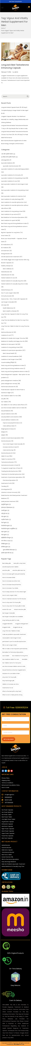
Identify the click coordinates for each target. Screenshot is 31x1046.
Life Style (3, 305)
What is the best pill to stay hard (11, 691)
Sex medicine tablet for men (9, 396)
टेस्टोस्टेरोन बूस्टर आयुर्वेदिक (8, 528)
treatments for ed (7, 688)
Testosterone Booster (7, 462)
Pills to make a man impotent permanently (14, 648)
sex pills (3, 399)
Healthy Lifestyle (6, 266)
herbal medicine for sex (8, 278)
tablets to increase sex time (10, 684)
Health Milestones (8, 308)
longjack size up (17, 627)
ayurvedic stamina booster (11, 166)
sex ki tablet (5, 656)
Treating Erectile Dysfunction (9, 471)
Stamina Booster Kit (7, 453)
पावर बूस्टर (4, 535)
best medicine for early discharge (11, 199)
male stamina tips (8, 450)
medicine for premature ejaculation (11, 350)
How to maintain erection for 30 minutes (14, 599)
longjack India (6, 627)
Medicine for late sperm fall (9, 344)
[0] (28, 8)
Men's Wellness (7, 269)
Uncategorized (5, 489)
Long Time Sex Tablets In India (11, 631)
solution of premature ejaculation (11, 438)
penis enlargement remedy (9, 383)
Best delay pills (6, 563)
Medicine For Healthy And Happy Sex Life (12, 341)
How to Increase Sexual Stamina (11, 584)
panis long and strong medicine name (12, 368)
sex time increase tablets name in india (12, 408)
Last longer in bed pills (7, 302)
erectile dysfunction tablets (10, 567)
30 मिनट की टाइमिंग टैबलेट (8, 157)
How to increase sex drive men (11, 581)
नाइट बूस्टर (4, 531)
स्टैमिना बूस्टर (4, 547)
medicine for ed (5, 335)
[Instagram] (8, 771)
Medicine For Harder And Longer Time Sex (13, 338)
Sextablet (24, 659)
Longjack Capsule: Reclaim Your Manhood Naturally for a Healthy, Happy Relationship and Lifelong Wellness (14, 119)
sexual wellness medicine (8, 420)
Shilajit (3, 432)
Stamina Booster (6, 441)
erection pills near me (19, 570)
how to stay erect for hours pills (11, 602)
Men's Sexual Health (8, 353)
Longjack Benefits (7, 624)
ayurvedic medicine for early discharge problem (15, 169)
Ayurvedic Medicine (6, 163)
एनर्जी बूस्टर (4, 510)
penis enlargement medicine (9, 380)
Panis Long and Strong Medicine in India (12, 365)
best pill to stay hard (19, 563)
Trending (3, 486)
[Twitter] (6, 771)
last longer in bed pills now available (12, 616)
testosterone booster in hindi (9, 465)
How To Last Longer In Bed (8, 293)
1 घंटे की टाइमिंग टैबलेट (7, 154)
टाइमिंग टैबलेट (5, 519)
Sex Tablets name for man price (11, 663)
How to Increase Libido (8, 577)
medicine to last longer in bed (10, 359)
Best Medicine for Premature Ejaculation (12, 217)
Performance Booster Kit (8, 386)
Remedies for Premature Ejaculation (12, 652)
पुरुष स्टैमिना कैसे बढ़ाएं (9, 550)
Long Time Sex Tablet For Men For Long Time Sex (15, 326)
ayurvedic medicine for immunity (11, 175)
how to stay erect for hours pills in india (13, 606)
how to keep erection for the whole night (14, 592)
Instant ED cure (6, 609)
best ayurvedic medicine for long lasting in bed (14, 190)
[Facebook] (3, 771)
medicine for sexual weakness (10, 356)
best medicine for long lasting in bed (11, 211)
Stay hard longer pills (8, 680)
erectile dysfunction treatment (10, 257)
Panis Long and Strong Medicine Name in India (14, 371)
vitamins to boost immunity (9, 492)
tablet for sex (5, 456)
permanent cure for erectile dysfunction (14, 641)
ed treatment (5, 250)
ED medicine (4, 247)
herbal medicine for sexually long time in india (14, 284)
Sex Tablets (4, 402)
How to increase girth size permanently (13, 574)
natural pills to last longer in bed (11, 638)
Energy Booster (5, 253)
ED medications (5, 244)
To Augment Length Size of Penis (10, 468)
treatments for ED (6, 483)
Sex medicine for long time (20, 656)
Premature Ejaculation (9, 480)
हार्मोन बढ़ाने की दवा (6, 553)
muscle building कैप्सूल (7, 362)
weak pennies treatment (8, 501)
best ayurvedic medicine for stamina (12, 196)
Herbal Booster (5, 272)
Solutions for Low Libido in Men (11, 673)
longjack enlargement (21, 624)
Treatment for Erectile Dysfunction (11, 474)
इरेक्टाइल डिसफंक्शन (6, 507)
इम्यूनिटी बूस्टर (5, 504)
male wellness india (8, 426)
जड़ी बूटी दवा (4, 513)
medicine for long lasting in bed (10, 347)
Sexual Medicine (5, 411)
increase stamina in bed (10, 447)
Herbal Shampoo (6, 290)
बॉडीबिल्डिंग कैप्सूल (6, 538)
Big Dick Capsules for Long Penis (10, 232)
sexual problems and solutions (10, 417)
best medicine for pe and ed (9, 214)
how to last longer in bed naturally (12, 444)
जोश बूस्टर (3, 516)
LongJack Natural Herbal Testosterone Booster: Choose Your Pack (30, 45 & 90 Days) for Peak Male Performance (14, 134)
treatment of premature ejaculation (11, 477)
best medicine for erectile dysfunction (12, 202)
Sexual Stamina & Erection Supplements (14, 670)
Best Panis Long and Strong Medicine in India (14, 223)
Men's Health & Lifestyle (10, 311)
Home (3, 28)
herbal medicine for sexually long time (12, 281)
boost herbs (4, 235)
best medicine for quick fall (9, 220)
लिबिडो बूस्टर (4, 544)
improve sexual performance (11, 423)
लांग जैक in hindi (5, 541)
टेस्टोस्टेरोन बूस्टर (5, 525)
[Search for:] (15, 96)
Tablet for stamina (6, 459)
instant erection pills (20, 609)
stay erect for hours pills (9, 677)
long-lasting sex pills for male (10, 620)
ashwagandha (5, 160)
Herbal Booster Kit (6, 275)
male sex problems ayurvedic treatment (14, 634)
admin (16, 72)
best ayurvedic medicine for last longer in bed (14, 184)
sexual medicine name (7, 414)
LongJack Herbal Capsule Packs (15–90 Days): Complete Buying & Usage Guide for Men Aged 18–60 (14, 110)
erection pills (6, 570)
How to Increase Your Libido (10, 588)
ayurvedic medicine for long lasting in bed (13, 178)
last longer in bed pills (8, 613)
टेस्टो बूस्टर (4, 522)
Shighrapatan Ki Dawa (7, 429)
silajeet (3, 435)
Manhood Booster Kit (7, 332)
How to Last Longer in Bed (9, 595)
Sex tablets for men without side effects (13, 405)
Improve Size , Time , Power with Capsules (13, 299)
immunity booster (6, 296)
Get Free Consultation (15, 1)
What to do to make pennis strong (12, 695)
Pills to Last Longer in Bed (9, 645)
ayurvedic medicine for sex (9, 181)
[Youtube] (11, 771)
